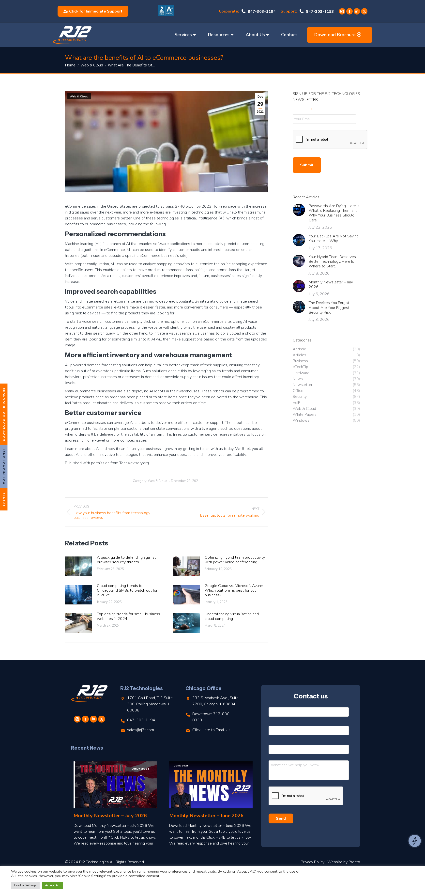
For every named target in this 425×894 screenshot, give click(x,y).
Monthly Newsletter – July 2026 (331, 284)
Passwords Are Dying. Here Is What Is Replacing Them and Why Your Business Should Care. (334, 213)
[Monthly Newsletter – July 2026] (115, 784)
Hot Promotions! (4, 466)
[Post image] (78, 566)
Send (281, 818)
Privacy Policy (312, 862)
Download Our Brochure (4, 414)
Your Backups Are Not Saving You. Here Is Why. (334, 238)
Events (4, 499)
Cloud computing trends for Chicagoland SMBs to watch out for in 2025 (127, 591)
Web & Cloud (79, 96)
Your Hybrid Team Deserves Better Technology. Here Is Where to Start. (332, 262)
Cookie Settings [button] (25, 885)
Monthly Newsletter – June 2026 (206, 815)
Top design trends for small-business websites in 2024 (128, 616)
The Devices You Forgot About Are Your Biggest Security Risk (329, 308)
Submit (307, 165)
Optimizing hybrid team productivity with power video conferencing (235, 560)
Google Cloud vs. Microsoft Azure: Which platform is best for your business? (234, 591)
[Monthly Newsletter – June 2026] (211, 784)
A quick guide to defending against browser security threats (126, 560)
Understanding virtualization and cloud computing (232, 616)
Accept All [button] (52, 885)
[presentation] (330, 139)
